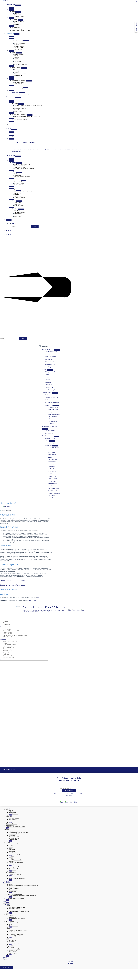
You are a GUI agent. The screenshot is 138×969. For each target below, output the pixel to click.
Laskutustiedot (7, 654)
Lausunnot (11, 887)
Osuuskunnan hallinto (11, 872)
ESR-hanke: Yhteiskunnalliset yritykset (19, 911)
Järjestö (11, 811)
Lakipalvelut (12, 931)
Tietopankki (6, 621)
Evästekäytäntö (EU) (8, 657)
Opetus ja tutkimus (11, 857)
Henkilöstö (11, 947)
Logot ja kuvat (13, 953)
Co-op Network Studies (9, 644)
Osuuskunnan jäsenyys (15, 874)
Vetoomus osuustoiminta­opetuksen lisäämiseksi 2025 (23, 885)
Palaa (10, 815)
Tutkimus (11, 861)
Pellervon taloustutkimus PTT (11, 631)
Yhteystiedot (6, 653)
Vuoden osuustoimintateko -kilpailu (15, 826)
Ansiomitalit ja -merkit (15, 936)
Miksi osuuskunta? (14, 868)
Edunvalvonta (9, 884)
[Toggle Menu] (18, 5)
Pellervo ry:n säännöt (14, 908)
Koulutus (11, 933)
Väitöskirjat (12, 849)
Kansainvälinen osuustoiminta (14, 894)
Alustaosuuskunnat (14, 836)
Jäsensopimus (12, 869)
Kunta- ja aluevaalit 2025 (15, 888)
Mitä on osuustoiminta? (12, 831)
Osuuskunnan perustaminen (13, 867)
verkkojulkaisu (33, 600)
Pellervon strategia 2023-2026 (17, 907)
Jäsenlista (11, 941)
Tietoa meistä (6, 624)
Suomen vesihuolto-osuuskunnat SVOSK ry (9, 646)
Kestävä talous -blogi (11, 825)
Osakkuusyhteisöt (10, 921)
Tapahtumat (9, 816)
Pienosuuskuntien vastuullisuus (17, 878)
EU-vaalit (11, 890)
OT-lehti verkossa (13, 813)
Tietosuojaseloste (7, 656)
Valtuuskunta (12, 917)
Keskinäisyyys (12, 835)
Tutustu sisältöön (16, 151)
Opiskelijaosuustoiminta (15, 859)
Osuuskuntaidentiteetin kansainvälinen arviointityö (22, 895)
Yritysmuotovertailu (14, 838)
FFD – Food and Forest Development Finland (15, 635)
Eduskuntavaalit (13, 891)
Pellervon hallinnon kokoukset (17, 918)
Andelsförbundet (7, 650)
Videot (10, 848)
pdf (38, 597)
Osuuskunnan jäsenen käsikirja (12, 581)
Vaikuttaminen (6, 622)
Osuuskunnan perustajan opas (12, 585)
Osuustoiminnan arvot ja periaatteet (18, 832)
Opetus (11, 858)
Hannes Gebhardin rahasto (16, 862)
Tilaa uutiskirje (12, 951)
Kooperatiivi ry (7, 649)
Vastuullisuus (12, 812)
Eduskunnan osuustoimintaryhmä (15, 898)
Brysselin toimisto (8, 636)
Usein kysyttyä (13, 839)
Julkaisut (11, 847)
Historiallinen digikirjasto (15, 854)
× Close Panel (6, 967)
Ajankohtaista (6, 620)
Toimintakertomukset (14, 910)
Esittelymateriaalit (13, 844)
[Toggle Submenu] (57, 350)
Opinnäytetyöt (12, 852)
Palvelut (8, 928)
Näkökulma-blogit (11, 824)
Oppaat (11, 845)
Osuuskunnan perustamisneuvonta (18, 930)
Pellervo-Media (7, 629)
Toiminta (8, 905)
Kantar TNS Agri (7, 633)
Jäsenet (8, 938)
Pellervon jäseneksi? (14, 943)
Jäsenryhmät (12, 940)
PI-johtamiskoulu (7, 632)
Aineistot (8, 842)
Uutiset (8, 809)
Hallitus (11, 915)
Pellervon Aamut (13, 819)
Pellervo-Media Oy (14, 923)
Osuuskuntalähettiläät (14, 948)
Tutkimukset (12, 851)
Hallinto (8, 914)
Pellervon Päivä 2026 (14, 818)
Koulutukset (12, 821)
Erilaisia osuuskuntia (14, 834)
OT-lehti (5, 901)
